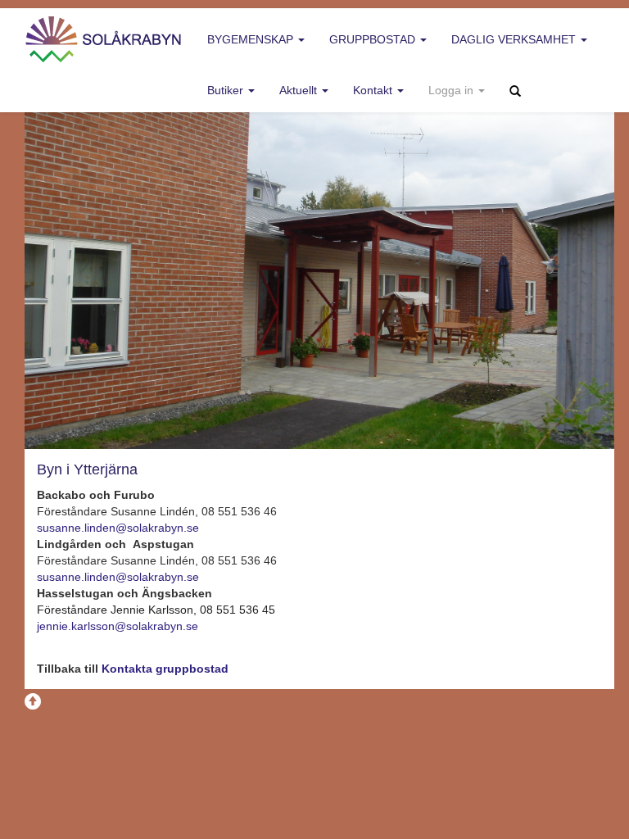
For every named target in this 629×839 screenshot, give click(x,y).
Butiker (227, 90)
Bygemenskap (251, 39)
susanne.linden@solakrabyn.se (118, 527)
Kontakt (374, 90)
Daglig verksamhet (515, 39)
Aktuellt (299, 90)
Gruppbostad (374, 39)
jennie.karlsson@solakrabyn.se (117, 626)
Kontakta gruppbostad (165, 668)
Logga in (452, 90)
